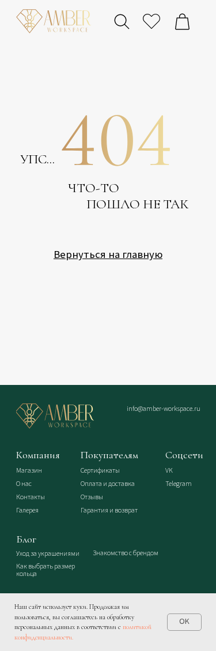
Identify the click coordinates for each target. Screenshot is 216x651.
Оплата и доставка (108, 484)
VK (169, 471)
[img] (55, 416)
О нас (24, 484)
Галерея (27, 510)
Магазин (29, 471)
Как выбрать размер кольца (45, 570)
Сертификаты (100, 471)
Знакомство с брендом (125, 553)
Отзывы (92, 497)
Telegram (178, 484)
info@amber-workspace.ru (163, 409)
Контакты (30, 497)
